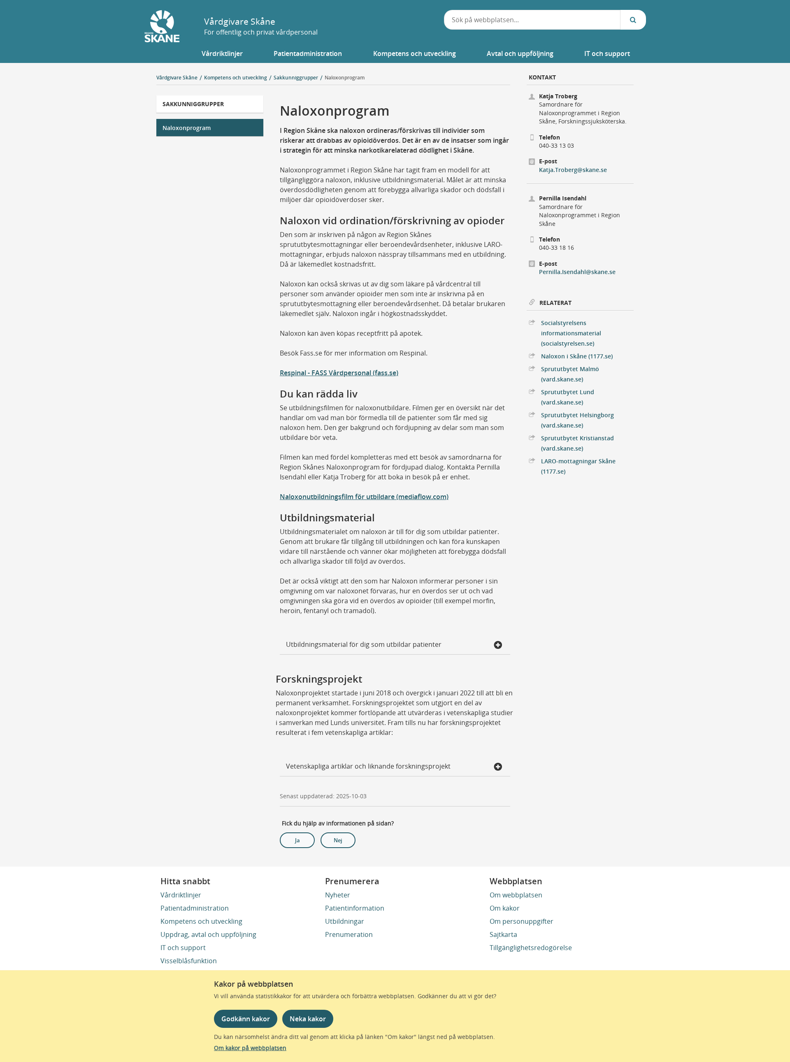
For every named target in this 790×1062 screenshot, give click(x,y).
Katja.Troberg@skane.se (573, 170)
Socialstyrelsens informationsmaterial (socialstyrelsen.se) (571, 333)
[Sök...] (633, 20)
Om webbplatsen (516, 894)
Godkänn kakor (245, 1018)
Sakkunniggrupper (193, 104)
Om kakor (505, 908)
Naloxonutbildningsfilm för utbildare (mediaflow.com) (364, 496)
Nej (338, 840)
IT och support (183, 947)
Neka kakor (308, 1018)
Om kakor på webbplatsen (250, 1048)
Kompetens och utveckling (201, 921)
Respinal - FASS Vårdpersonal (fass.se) (339, 372)
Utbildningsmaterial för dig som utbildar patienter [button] (363, 644)
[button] (222, 53)
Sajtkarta (503, 934)
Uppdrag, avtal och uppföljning (208, 934)
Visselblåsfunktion (188, 960)
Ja (297, 840)
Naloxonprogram (345, 77)
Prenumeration (349, 934)
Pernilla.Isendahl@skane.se (577, 272)
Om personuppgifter (521, 921)
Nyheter (337, 894)
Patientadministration (194, 908)
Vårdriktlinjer (180, 894)
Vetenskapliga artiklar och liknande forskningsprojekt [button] (368, 766)
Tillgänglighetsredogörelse (531, 947)
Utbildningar (344, 921)
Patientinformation (354, 908)
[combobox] (532, 20)
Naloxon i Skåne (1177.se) (577, 356)
